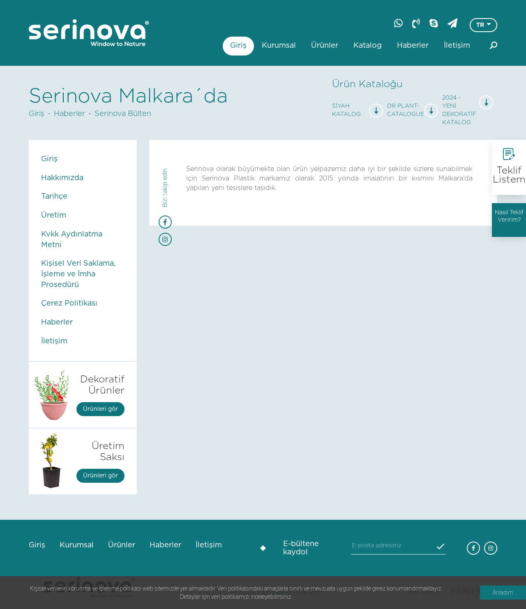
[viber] (416, 23)
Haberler (413, 45)
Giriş (238, 45)
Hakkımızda (62, 178)
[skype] (433, 23)
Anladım (503, 592)
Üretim (53, 215)
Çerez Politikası (69, 303)
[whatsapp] (398, 23)
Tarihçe (54, 196)
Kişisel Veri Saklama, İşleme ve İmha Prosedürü (78, 274)
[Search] (493, 45)
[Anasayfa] (89, 32)
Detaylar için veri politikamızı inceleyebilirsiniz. (236, 596)
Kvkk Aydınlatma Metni (71, 240)
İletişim (457, 45)
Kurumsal (279, 45)
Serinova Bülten (123, 114)
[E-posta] (452, 23)
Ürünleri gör (100, 409)
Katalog (367, 45)
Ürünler (324, 45)
